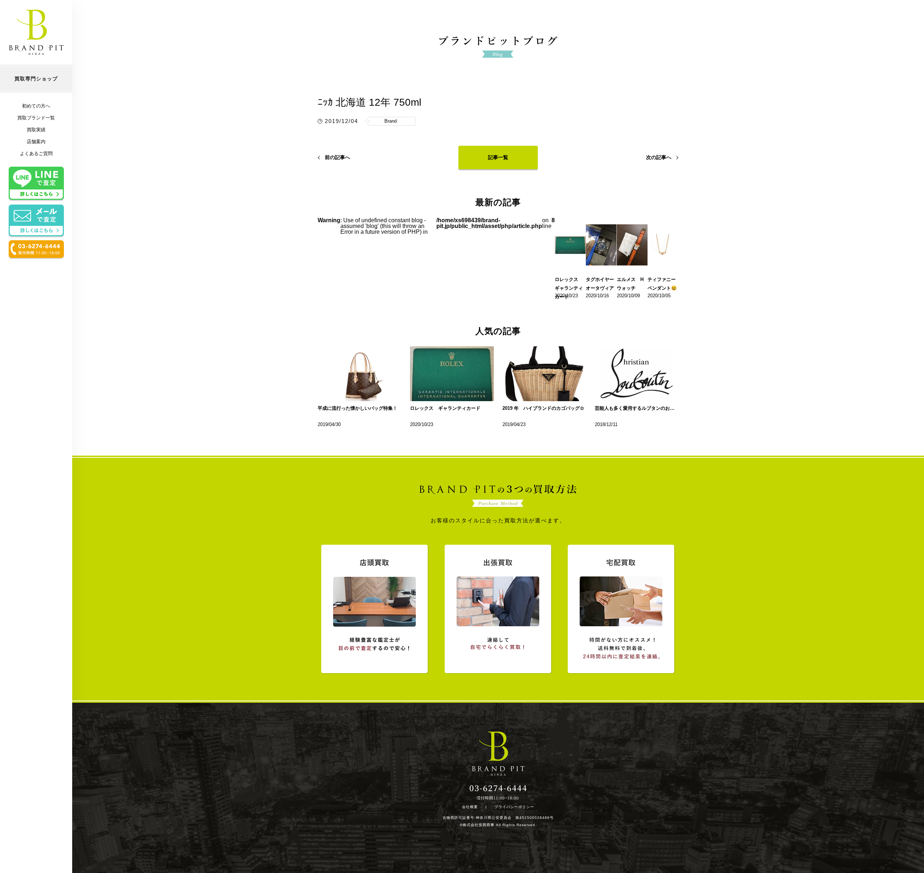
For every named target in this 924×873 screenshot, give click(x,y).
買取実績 (36, 129)
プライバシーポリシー (514, 807)
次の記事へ (658, 157)
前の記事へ (337, 157)
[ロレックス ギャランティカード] (452, 373)
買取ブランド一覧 (36, 117)
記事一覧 (498, 157)
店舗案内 (36, 141)
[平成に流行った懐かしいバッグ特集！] (359, 373)
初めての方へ (36, 106)
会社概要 (470, 807)
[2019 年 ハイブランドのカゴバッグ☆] (544, 373)
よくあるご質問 (36, 153)
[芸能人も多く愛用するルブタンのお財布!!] (637, 373)
